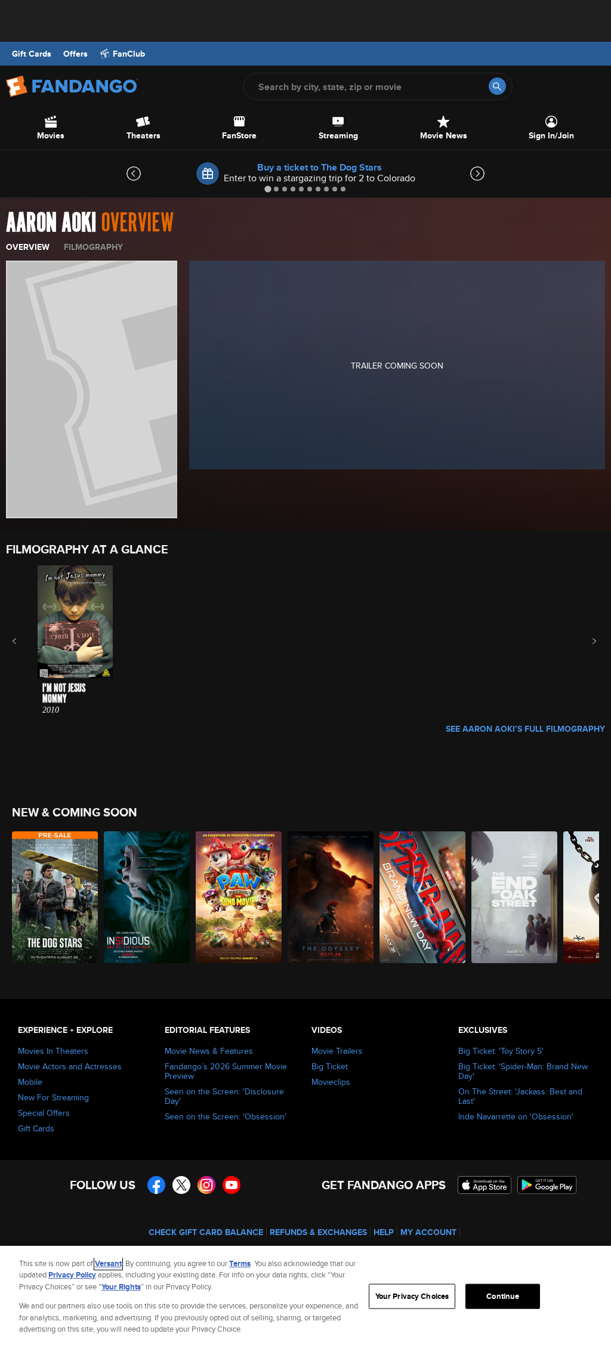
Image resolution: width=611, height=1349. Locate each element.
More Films (586, 641)
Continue (502, 1296)
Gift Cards (31, 53)
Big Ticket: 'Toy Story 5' (501, 1051)
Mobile (30, 1082)
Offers (75, 53)
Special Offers (44, 1113)
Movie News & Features (209, 1051)
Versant (108, 1263)
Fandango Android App (547, 1185)
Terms (240, 1263)
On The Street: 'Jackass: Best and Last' (520, 1096)
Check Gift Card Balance (206, 1232)
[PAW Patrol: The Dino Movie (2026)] (239, 897)
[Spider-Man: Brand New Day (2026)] (422, 897)
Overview (28, 247)
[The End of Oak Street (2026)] (514, 897)
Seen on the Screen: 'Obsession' (225, 1116)
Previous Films (25, 641)
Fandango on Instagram (206, 1185)
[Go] (497, 86)
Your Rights (121, 1286)
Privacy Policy (72, 1274)
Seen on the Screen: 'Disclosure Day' (224, 1096)
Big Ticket (329, 1066)
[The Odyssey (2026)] (331, 897)
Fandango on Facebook (156, 1185)
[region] (305, 1297)
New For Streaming (53, 1097)
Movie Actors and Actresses (70, 1066)
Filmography (93, 247)
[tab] (267, 188)
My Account (428, 1232)
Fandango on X (181, 1185)
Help (384, 1232)
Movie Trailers (337, 1051)
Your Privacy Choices (412, 1296)
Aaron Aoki (51, 223)
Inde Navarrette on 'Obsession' (515, 1116)
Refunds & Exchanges (318, 1232)
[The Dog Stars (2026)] (55, 897)
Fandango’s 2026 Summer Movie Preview (226, 1071)
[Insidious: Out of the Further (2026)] (147, 897)
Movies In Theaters (53, 1051)
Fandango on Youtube (231, 1185)
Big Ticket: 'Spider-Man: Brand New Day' (523, 1071)
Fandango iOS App (484, 1185)
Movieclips (330, 1082)
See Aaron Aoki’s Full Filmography (525, 729)
